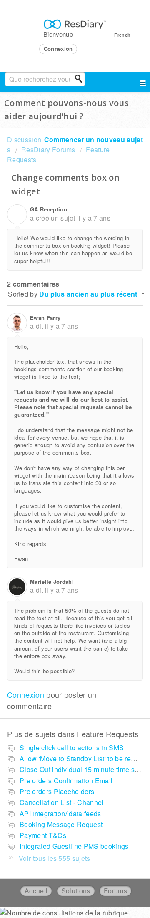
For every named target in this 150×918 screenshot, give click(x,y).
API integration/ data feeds (60, 813)
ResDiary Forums (48, 149)
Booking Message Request (61, 824)
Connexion (25, 694)
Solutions (75, 890)
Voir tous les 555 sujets (54, 858)
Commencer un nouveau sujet (93, 139)
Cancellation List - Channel (62, 802)
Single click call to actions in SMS (72, 747)
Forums (115, 890)
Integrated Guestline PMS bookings (74, 846)
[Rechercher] (81, 79)
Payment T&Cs (43, 835)
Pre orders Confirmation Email (66, 780)
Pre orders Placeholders (57, 791)
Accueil (36, 890)
